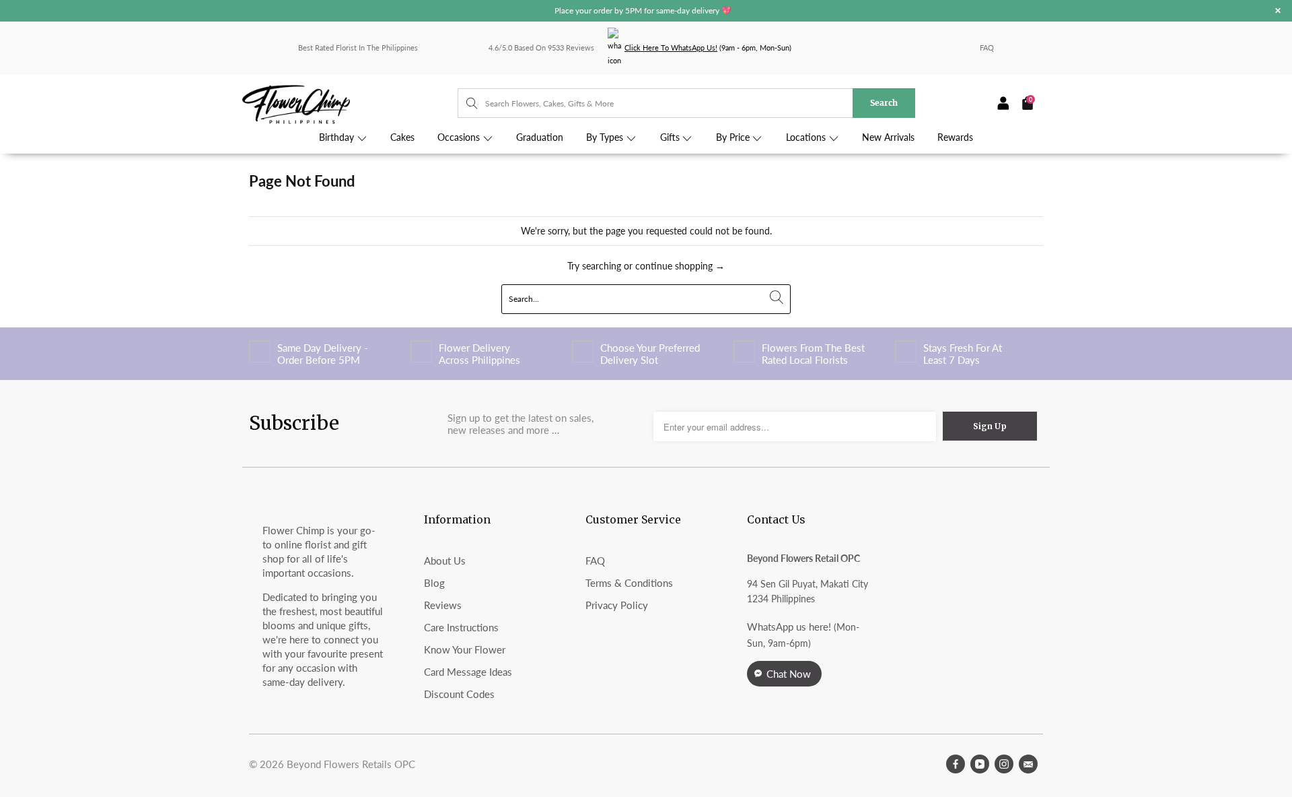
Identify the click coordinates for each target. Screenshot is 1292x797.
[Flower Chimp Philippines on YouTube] (979, 764)
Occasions (459, 137)
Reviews (443, 605)
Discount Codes (459, 694)
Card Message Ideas (468, 672)
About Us (445, 560)
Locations (807, 137)
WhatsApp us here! (789, 626)
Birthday (338, 137)
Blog (434, 583)
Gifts (671, 137)
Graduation (539, 137)
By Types (606, 137)
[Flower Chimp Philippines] (350, 103)
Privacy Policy (616, 605)
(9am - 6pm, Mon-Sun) (707, 47)
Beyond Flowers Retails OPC (351, 764)
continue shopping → (680, 266)
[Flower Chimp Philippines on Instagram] (1004, 764)
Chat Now (788, 674)
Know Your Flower (464, 649)
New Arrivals (888, 137)
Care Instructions (461, 627)
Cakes (402, 137)
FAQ (987, 47)
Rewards (955, 137)
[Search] (465, 103)
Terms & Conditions (629, 583)
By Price (734, 137)
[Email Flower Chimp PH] (1028, 764)
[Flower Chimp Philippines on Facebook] (955, 764)
